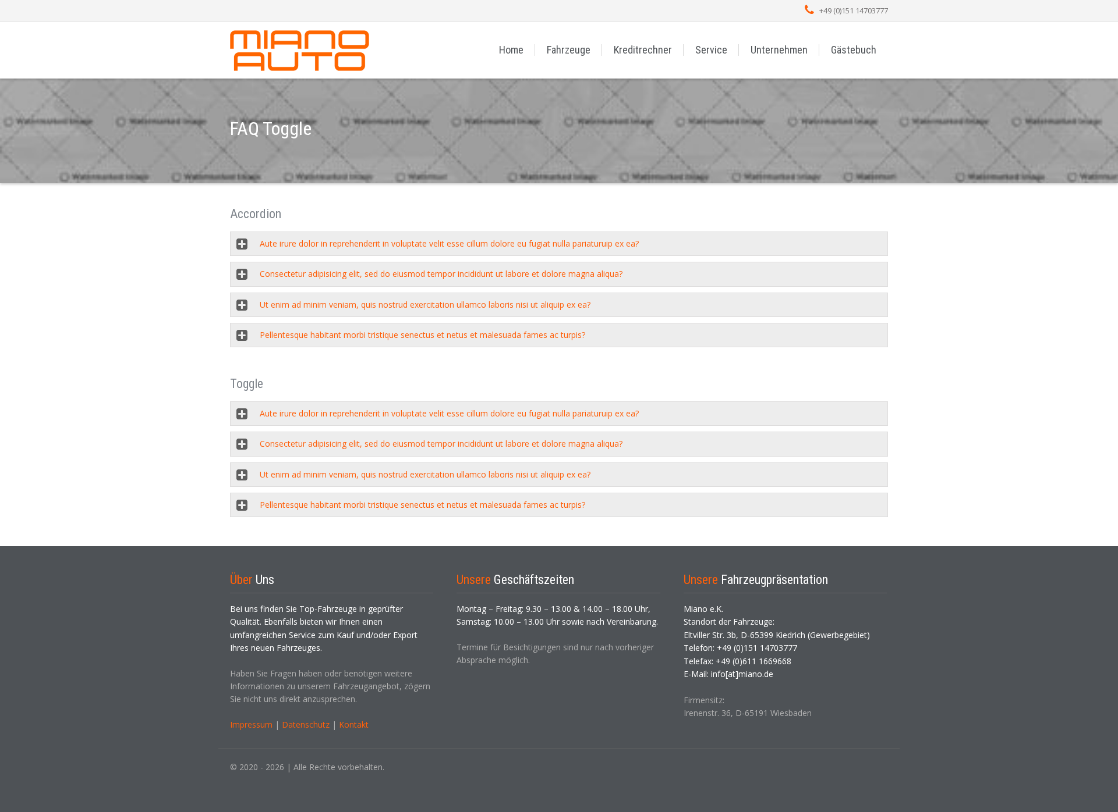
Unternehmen (779, 50)
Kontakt (354, 724)
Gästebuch (853, 50)
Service (711, 50)
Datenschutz (306, 724)
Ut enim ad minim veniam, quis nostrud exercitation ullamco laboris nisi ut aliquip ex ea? (425, 304)
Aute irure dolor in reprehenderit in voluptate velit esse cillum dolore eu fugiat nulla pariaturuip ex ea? (449, 243)
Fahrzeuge (568, 50)
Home (511, 50)
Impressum (251, 724)
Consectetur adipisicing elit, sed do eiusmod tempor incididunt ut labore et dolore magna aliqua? (441, 273)
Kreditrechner (643, 50)
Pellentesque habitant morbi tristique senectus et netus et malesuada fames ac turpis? (422, 334)
